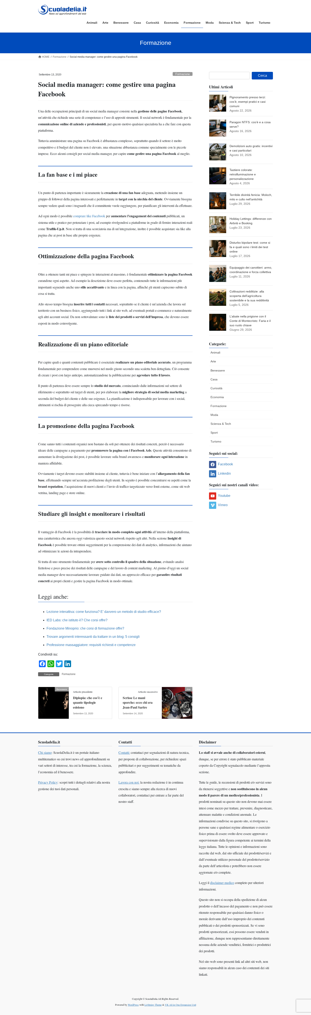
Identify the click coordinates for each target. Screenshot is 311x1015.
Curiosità (216, 388)
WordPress (133, 1004)
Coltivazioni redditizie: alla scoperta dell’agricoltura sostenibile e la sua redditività (249, 296)
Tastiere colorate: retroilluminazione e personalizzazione (243, 174)
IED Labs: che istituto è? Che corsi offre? (77, 620)
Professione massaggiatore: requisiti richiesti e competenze (91, 645)
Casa (214, 379)
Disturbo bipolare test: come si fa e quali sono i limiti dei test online (250, 247)
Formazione (182, 74)
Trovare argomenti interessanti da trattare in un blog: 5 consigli (93, 636)
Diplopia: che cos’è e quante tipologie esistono (87, 702)
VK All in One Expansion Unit (180, 1004)
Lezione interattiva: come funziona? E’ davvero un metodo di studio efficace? (104, 611)
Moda (214, 415)
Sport (214, 432)
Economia (217, 397)
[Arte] (177, 702)
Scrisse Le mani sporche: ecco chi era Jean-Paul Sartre (138, 702)
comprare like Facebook (89, 216)
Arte (213, 361)
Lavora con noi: (128, 782)
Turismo (216, 441)
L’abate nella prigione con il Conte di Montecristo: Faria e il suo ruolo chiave (250, 321)
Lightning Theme (153, 1004)
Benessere (218, 370)
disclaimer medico (222, 882)
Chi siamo (45, 752)
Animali (215, 352)
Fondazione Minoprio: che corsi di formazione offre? (85, 628)
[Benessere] (53, 702)
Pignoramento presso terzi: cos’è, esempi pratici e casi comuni (248, 102)
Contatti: (124, 752)
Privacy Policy (48, 782)
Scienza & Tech (221, 423)
